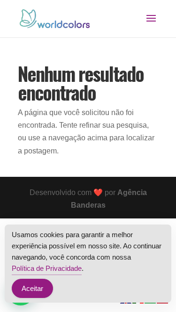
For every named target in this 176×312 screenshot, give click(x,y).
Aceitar (32, 288)
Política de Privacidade (47, 268)
